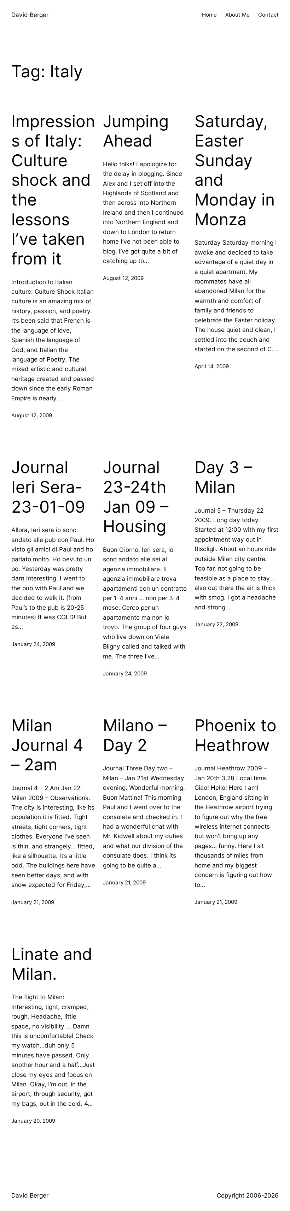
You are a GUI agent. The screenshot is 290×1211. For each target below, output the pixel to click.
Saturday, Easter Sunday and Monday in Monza (235, 170)
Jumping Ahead (136, 131)
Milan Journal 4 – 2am (47, 745)
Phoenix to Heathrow (236, 735)
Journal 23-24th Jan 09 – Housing (135, 497)
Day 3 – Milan (223, 477)
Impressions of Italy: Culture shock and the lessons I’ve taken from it (53, 190)
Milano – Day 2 (135, 735)
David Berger (29, 14)
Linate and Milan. (51, 964)
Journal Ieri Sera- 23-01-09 (48, 487)
